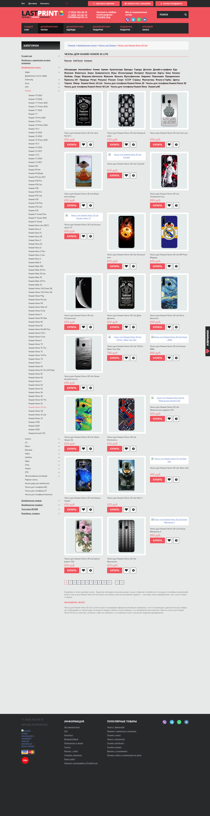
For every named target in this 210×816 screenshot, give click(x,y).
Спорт (120, 80)
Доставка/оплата (72, 727)
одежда (74, 28)
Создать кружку (114, 747)
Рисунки (102, 80)
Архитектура (116, 69)
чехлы (49, 28)
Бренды (128, 69)
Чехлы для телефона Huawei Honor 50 (166, 83)
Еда (175, 69)
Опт (23, 3)
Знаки (90, 73)
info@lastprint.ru (78, 17)
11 (109, 582)
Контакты (44, 3)
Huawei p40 (154, 86)
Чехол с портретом (116, 739)
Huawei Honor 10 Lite (91, 83)
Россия (112, 80)
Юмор (76, 83)
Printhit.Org (103, 17)
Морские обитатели (92, 76)
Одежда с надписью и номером (121, 731)
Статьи (67, 747)
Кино (168, 73)
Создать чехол (114, 735)
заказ (147, 28)
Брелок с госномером (117, 751)
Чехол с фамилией (115, 727)
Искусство (150, 73)
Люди (77, 76)
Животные (80, 73)
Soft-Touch (78, 61)
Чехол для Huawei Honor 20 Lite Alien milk (169, 468)
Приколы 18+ (71, 80)
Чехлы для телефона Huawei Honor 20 (124, 83)
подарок (126, 28)
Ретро (93, 80)
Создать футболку (115, 743)
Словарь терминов (73, 755)
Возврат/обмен (71, 739)
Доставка (32, 3)
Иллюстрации (125, 73)
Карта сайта (69, 759)
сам (28, 28)
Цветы (176, 80)
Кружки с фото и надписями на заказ (124, 755)
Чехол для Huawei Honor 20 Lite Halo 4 (124, 498)
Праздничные (172, 76)
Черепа (68, 83)
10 (104, 582)
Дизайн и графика (162, 69)
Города (138, 69)
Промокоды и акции (73, 743)
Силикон (88, 61)
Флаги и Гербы (163, 80)
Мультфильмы (132, 76)
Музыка (119, 76)
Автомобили (84, 69)
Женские (68, 73)
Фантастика (148, 80)
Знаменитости (102, 73)
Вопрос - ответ (71, 751)
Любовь (68, 76)
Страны (137, 80)
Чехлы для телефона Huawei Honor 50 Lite (86, 86)
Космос (176, 73)
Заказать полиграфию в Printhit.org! (81, 763)
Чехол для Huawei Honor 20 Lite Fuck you (169, 133)
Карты (161, 73)
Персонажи (158, 76)
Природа (84, 80)
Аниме (96, 69)
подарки (101, 28)
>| (122, 582)
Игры (114, 73)
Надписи (146, 76)
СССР (128, 80)
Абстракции (70, 69)
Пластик (68, 61)
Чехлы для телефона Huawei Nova (128, 86)
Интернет (139, 73)
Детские (147, 69)
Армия (104, 69)
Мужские (108, 76)
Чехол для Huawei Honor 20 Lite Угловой (125, 164)
